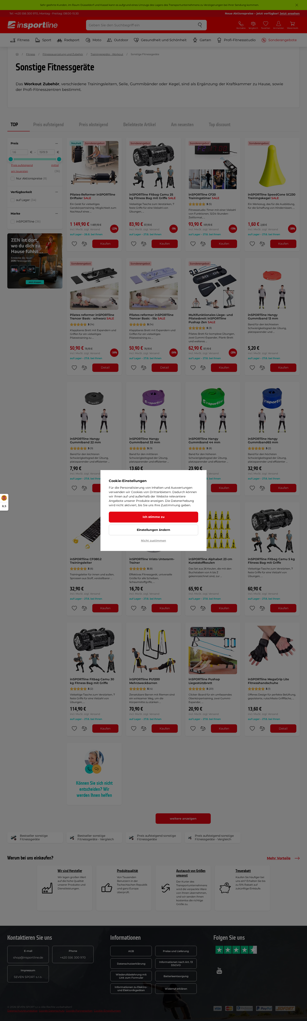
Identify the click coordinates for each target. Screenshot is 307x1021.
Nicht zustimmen (153, 540)
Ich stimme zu (154, 517)
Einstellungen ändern (153, 530)
